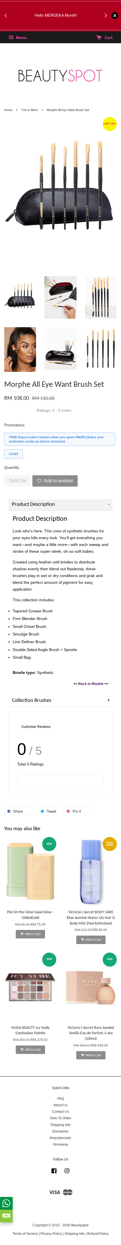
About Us (60, 1105)
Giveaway (60, 1144)
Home (8, 110)
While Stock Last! (57, 25)
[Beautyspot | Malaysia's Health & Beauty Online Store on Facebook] (54, 1172)
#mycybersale (60, 1138)
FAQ (60, 1099)
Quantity (11, 467)
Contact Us (60, 1112)
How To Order (60, 1118)
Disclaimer (60, 1131)
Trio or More (29, 110)
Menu (21, 37)
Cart (108, 37)
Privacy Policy (51, 1234)
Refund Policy (98, 1234)
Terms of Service (25, 1234)
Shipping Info (60, 1125)
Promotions (14, 425)
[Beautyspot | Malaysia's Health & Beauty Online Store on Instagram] (67, 1172)
